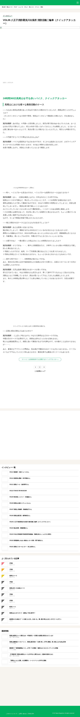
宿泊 (42, 7)
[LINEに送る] (45, 375)
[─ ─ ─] (77, 2)
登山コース (9, 7)
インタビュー (7, 16)
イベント (37, 7)
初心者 (3, 7)
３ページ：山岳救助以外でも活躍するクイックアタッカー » (40, 359)
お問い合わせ (23, 713)
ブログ (15, 7)
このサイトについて (11, 713)
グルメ (26, 7)
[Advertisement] (40, 90)
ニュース (20, 7)
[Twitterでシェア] (40, 375)
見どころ (31, 7)
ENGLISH (31, 713)
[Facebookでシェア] (35, 375)
